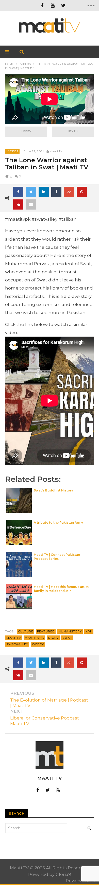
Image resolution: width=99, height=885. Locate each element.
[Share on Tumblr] (56, 192)
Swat (67, 638)
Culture (25, 631)
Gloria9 (63, 874)
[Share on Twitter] (31, 192)
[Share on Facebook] (18, 192)
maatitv (13, 638)
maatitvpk (34, 638)
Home (9, 64)
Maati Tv (56, 151)
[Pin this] (82, 192)
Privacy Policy (80, 880)
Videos (25, 64)
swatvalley (17, 644)
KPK (89, 631)
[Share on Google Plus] (69, 192)
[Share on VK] (18, 204)
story (53, 638)
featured (46, 631)
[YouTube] (52, 5)
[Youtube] (58, 790)
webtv (38, 644)
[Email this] (31, 204)
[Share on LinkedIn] (44, 192)
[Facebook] (42, 5)
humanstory (70, 631)
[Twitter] (63, 5)
